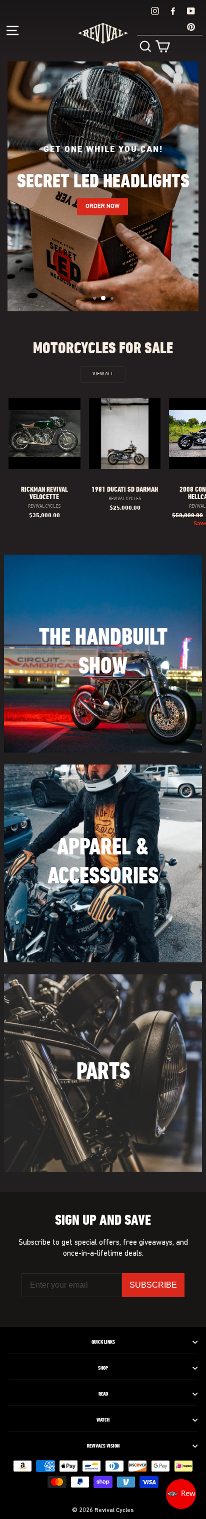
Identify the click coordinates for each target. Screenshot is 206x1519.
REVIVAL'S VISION (103, 1446)
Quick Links (103, 1342)
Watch (103, 1420)
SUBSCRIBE (153, 1285)
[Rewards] (181, 1494)
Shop (103, 1368)
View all (103, 374)
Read (103, 1394)
